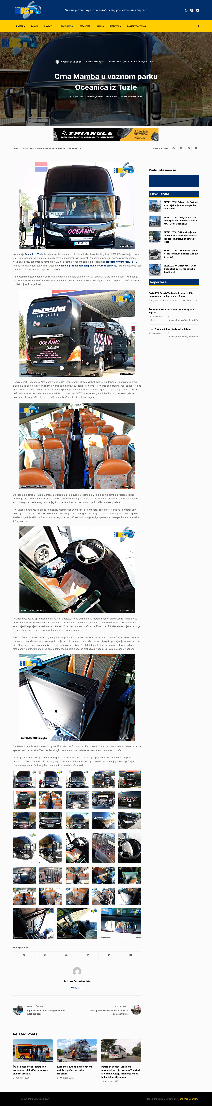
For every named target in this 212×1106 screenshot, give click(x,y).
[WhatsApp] (109, 955)
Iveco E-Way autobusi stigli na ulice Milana (170, 329)
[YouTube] (197, 10)
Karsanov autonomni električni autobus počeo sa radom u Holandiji (74, 1070)
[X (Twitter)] (181, 148)
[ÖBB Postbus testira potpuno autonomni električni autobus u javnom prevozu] (33, 1050)
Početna (20, 26)
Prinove (139, 62)
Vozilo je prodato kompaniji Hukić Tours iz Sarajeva (87, 265)
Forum (34, 26)
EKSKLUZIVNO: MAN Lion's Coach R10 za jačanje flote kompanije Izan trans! (181, 205)
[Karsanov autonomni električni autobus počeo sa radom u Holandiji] (77, 1050)
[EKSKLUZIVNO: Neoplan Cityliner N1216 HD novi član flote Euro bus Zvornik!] (155, 254)
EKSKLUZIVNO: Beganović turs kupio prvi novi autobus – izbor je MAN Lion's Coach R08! (181, 220)
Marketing (115, 26)
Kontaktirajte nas (136, 26)
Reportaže (85, 26)
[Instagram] (191, 10)
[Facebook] (186, 10)
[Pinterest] (189, 148)
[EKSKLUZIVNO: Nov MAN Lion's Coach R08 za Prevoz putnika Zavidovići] (155, 270)
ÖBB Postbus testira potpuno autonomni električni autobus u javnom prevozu (30, 1070)
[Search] (198, 26)
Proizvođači (150, 62)
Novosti (48, 26)
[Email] (130, 955)
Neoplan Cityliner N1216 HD (121, 261)
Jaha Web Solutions (188, 1098)
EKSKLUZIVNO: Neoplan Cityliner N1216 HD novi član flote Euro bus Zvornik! (181, 253)
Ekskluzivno (67, 26)
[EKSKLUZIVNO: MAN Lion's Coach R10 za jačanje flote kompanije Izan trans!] (155, 206)
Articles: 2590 (77, 988)
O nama (100, 26)
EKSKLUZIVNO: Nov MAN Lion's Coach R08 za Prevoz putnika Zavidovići (180, 269)
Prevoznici (129, 62)
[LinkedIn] (196, 148)
